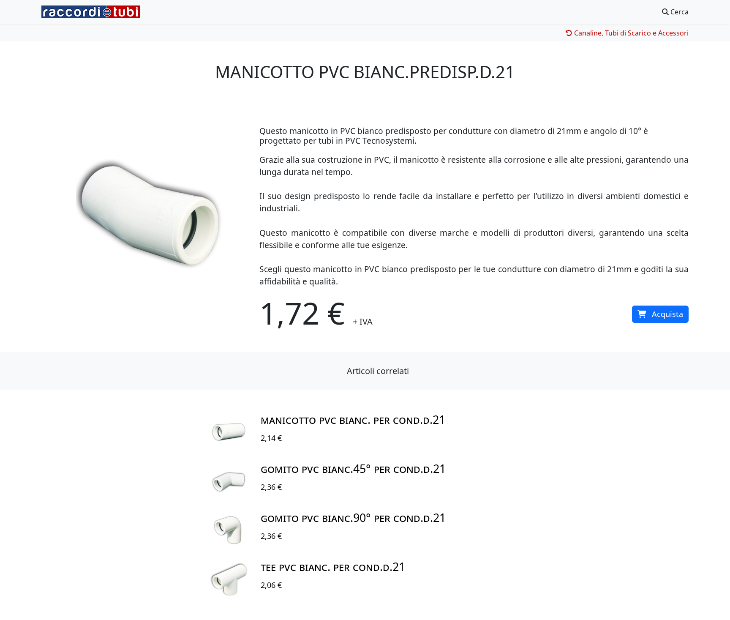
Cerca (679, 11)
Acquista (667, 314)
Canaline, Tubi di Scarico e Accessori (630, 33)
